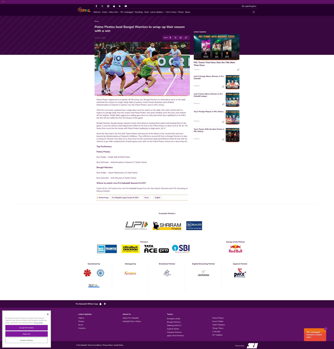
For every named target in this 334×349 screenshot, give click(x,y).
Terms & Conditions (95, 345)
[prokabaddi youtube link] (126, 6)
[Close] (48, 314)
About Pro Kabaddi (130, 318)
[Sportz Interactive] (251, 345)
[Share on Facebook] (170, 37)
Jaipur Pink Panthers (175, 335)
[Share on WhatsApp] (181, 37)
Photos (81, 321)
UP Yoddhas (217, 335)
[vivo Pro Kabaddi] (84, 10)
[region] (26, 329)
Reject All (26, 334)
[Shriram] (136, 225)
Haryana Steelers (174, 332)
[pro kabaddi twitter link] (102, 6)
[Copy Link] (186, 37)
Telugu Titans (217, 328)
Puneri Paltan (217, 321)
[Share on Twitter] (175, 37)
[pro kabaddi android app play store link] (120, 6)
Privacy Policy (107, 345)
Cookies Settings (26, 340)
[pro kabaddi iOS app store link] (114, 6)
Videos (81, 318)
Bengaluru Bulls (173, 318)
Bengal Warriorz (174, 322)
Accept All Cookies (26, 328)
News (80, 325)
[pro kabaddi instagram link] (108, 6)
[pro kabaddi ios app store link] (101, 304)
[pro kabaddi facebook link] (96, 6)
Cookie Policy (118, 345)
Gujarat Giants (173, 329)
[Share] (238, 69)
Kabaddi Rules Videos (132, 321)
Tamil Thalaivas (218, 325)
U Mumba (216, 331)
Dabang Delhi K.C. (174, 325)
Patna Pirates (218, 318)
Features (196, 69)
